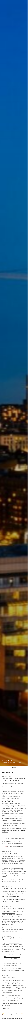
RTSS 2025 (7, 761)
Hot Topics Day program (14, 856)
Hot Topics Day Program (9, 853)
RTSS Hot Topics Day (14, 943)
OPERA (4, 860)
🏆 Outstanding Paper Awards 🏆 (12, 1014)
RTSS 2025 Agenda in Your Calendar (13, 839)
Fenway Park (14, 931)
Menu (14, 767)
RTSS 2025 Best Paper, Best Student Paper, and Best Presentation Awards (13, 785)
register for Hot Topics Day (17, 970)
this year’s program (6, 982)
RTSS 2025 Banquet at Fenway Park (13, 908)
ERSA (10, 860)
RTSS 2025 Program (9, 841)
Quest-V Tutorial (12, 861)
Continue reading (6, 1008)
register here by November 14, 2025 (10, 896)
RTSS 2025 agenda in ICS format (15, 846)
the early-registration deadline (15, 1003)
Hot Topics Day (14, 1000)
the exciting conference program (15, 927)
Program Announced (8, 977)
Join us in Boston (6, 995)
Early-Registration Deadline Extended (14, 888)
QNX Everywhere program (18, 948)
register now (5, 929)
